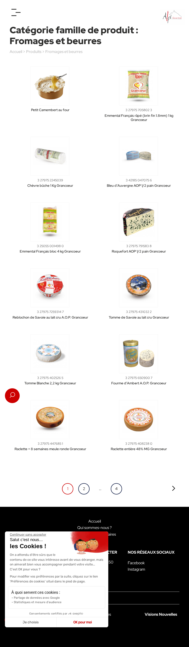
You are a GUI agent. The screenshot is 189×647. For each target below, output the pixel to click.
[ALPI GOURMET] (172, 17)
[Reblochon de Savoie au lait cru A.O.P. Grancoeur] (50, 287)
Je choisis (31, 622)
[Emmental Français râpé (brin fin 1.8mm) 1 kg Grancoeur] (138, 86)
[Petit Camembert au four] (50, 86)
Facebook (136, 562)
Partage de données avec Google (37, 597)
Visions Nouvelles (161, 614)
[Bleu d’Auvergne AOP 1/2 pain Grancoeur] (138, 156)
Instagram (136, 569)
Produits (33, 51)
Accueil (16, 51)
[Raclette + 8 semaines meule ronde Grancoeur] (50, 419)
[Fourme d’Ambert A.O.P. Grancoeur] (138, 353)
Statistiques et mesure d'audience (38, 602)
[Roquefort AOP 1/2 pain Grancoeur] (138, 222)
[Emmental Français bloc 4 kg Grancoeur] (50, 222)
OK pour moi (82, 622)
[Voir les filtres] (12, 395)
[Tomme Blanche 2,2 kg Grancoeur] (50, 353)
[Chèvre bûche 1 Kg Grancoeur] (50, 156)
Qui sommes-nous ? (94, 527)
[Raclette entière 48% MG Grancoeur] (138, 419)
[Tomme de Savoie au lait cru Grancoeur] (138, 287)
